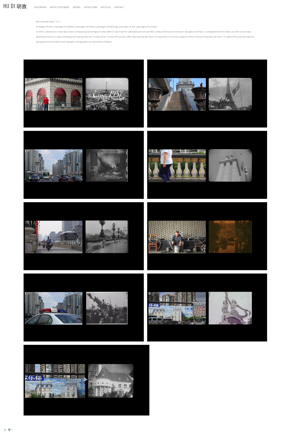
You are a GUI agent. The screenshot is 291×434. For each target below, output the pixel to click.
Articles (106, 7)
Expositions (91, 7)
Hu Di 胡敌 (15, 6)
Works (76, 7)
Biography (41, 7)
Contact (119, 7)
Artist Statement (60, 7)
